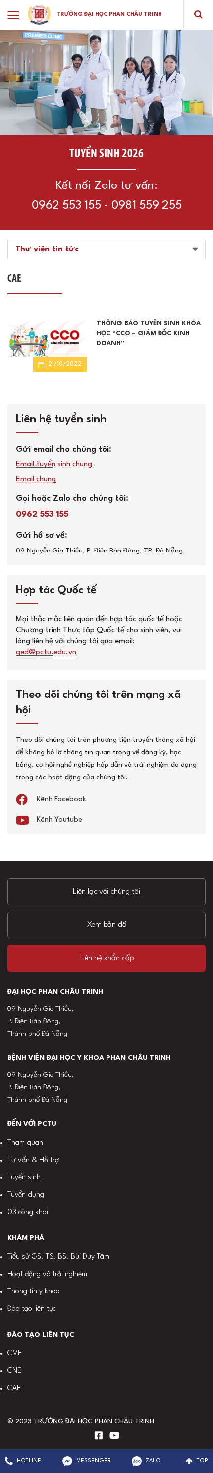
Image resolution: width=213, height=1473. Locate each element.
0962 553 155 (66, 206)
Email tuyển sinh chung (54, 464)
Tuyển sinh (24, 1177)
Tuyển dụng (25, 1195)
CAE (14, 1388)
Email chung (36, 479)
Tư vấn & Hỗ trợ (33, 1160)
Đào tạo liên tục (31, 1309)
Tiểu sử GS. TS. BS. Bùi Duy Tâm (58, 1257)
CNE (14, 1371)
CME (14, 1353)
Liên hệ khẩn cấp (106, 958)
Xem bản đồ (106, 925)
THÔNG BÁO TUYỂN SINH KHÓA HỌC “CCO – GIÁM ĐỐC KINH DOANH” (149, 333)
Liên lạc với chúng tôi (106, 892)
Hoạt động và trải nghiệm (47, 1274)
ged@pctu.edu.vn (46, 652)
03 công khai (27, 1212)
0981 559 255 (146, 206)
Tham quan (25, 1143)
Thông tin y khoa (33, 1291)
